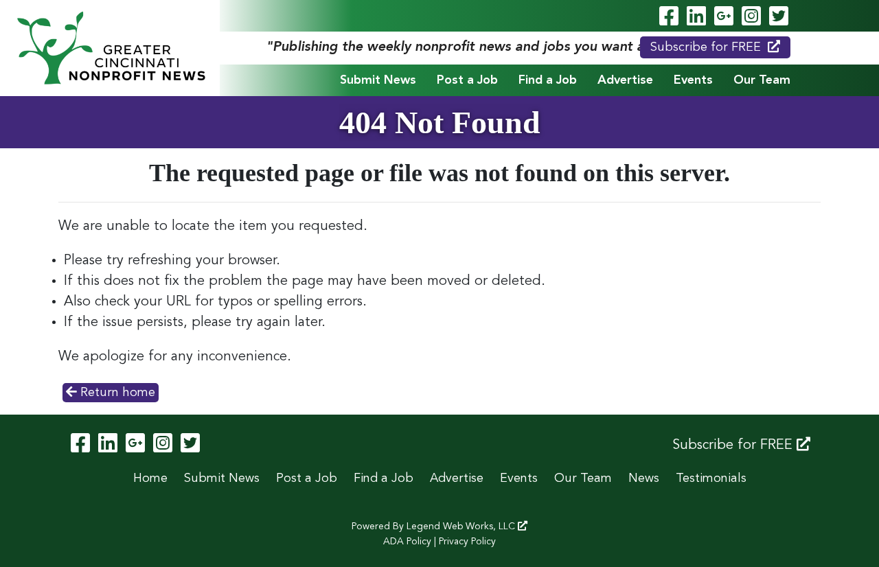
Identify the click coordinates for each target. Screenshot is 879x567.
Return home (116, 392)
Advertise (625, 80)
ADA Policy (407, 541)
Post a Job (467, 80)
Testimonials (711, 478)
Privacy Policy (467, 541)
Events (693, 80)
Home (150, 478)
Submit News (378, 80)
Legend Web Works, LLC (462, 526)
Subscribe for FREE (705, 47)
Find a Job (547, 80)
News (643, 478)
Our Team (761, 80)
